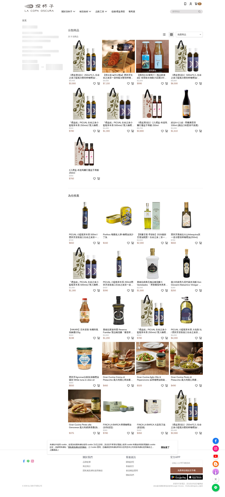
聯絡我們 (130, 475)
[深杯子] (39, 8)
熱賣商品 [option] (182, 34)
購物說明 (130, 462)
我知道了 (165, 447)
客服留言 (130, 466)
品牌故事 (87, 462)
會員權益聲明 (132, 470)
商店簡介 (87, 466)
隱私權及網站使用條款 (93, 470)
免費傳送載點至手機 (186, 470)
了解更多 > (54, 450)
